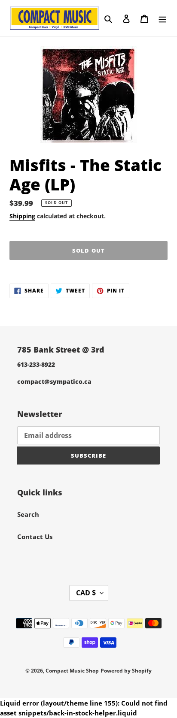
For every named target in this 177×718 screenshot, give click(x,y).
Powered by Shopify (126, 670)
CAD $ (86, 592)
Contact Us (34, 536)
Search (28, 514)
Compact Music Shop (72, 670)
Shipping (22, 216)
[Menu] (162, 18)
